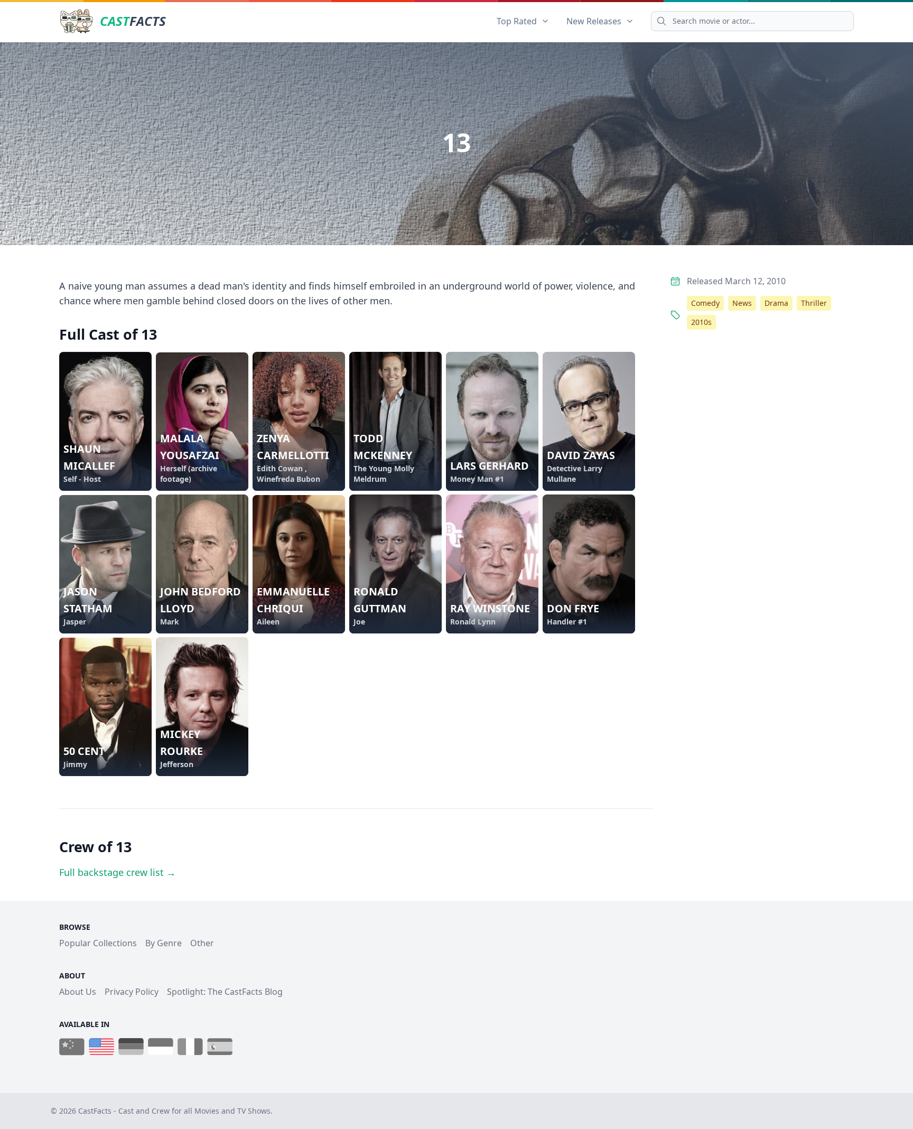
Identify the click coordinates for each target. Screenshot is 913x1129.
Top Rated (517, 21)
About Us (77, 991)
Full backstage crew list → (117, 872)
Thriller (814, 303)
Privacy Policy (132, 991)
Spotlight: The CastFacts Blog (225, 991)
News (742, 303)
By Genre (163, 943)
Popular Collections (98, 943)
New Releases (593, 21)
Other (202, 943)
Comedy (705, 303)
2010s (701, 322)
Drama (776, 303)
